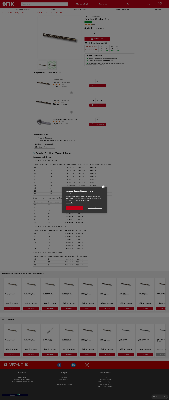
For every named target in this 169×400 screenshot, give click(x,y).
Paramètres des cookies (95, 208)
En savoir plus (69, 203)
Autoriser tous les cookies (74, 207)
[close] (103, 186)
